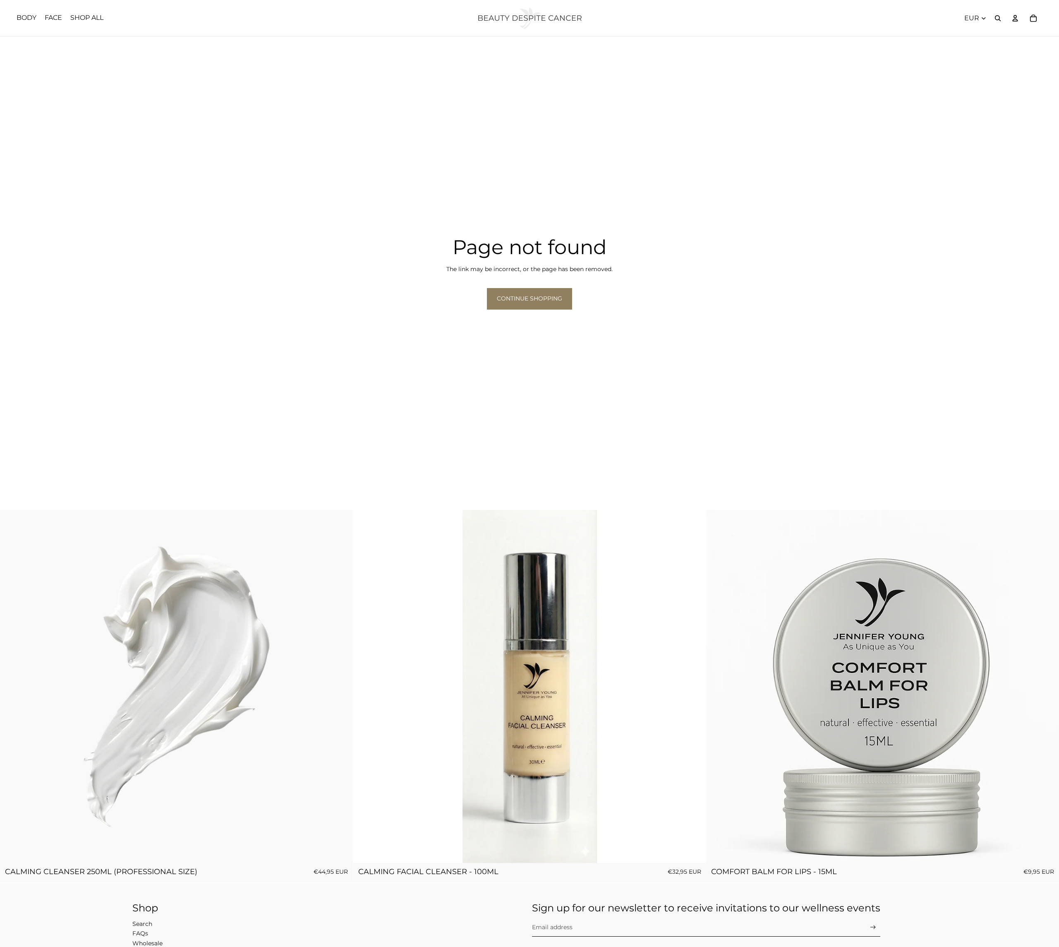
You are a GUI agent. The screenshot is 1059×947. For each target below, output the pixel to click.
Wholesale (147, 943)
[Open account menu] (1015, 18)
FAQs (140, 933)
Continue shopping (529, 298)
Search (142, 924)
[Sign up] (873, 927)
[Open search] (998, 18)
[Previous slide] (365, 687)
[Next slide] (693, 687)
